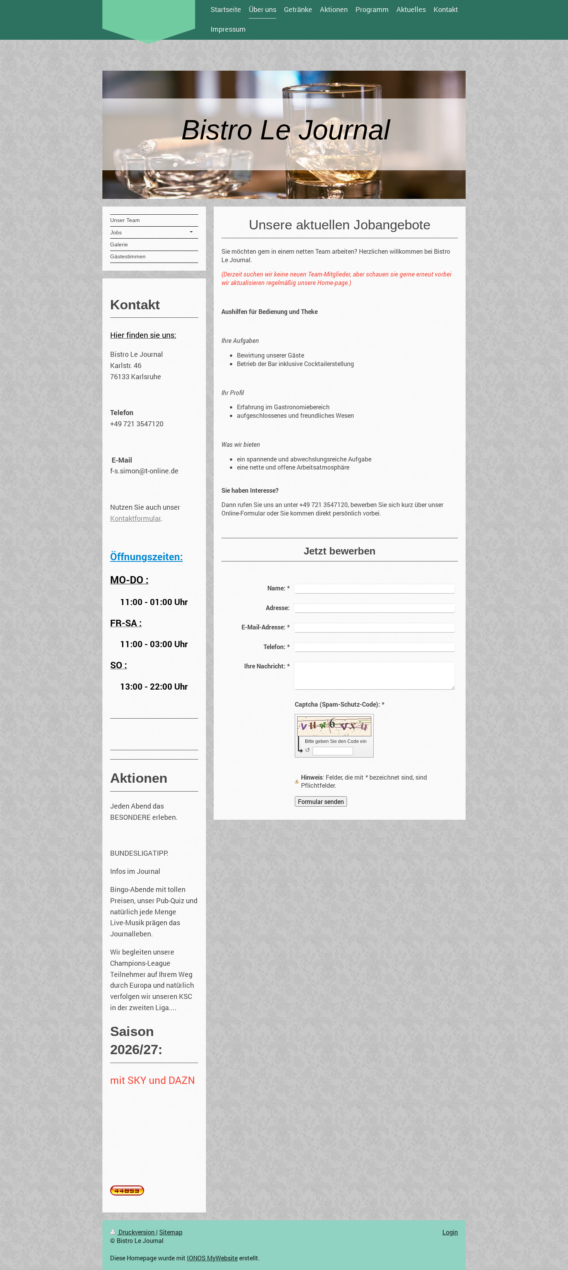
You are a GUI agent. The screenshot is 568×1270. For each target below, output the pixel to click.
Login (450, 1232)
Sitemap (170, 1232)
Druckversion (136, 1232)
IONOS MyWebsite (212, 1258)
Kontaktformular (135, 518)
